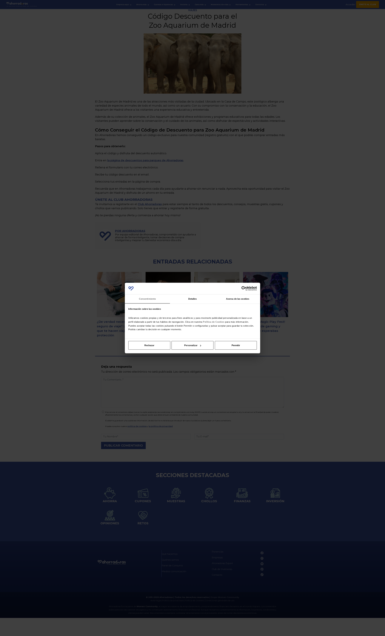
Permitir (236, 345)
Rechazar (149, 345)
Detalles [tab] (192, 298)
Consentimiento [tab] (147, 298)
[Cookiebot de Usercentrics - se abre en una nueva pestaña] (244, 288)
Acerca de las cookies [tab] (237, 298)
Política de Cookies (214, 321)
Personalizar (190, 345)
